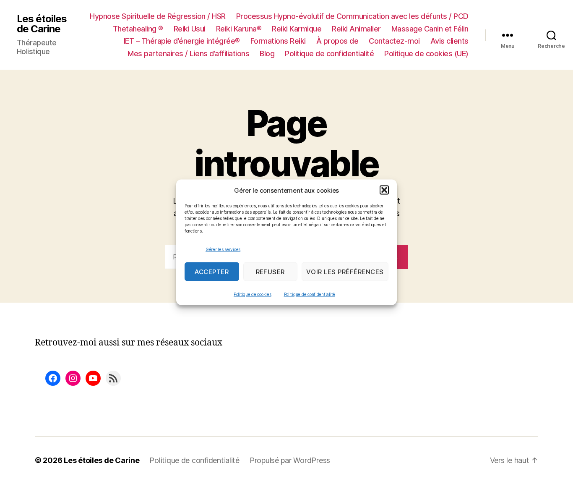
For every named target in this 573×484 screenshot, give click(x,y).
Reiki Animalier (356, 28)
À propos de (337, 41)
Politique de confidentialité (309, 293)
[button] (384, 190)
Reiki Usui (190, 28)
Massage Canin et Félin (430, 28)
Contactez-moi (394, 41)
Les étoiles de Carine (42, 24)
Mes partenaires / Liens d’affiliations (188, 53)
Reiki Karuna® (239, 28)
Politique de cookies (252, 293)
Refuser (270, 271)
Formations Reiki (278, 41)
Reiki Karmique (296, 28)
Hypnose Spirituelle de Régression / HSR (158, 16)
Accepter (212, 271)
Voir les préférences (345, 271)
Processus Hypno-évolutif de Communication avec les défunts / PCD (352, 16)
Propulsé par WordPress (290, 460)
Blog (267, 53)
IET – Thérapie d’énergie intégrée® (182, 41)
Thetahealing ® (138, 28)
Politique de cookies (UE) (426, 53)
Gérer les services (223, 248)
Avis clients (449, 41)
